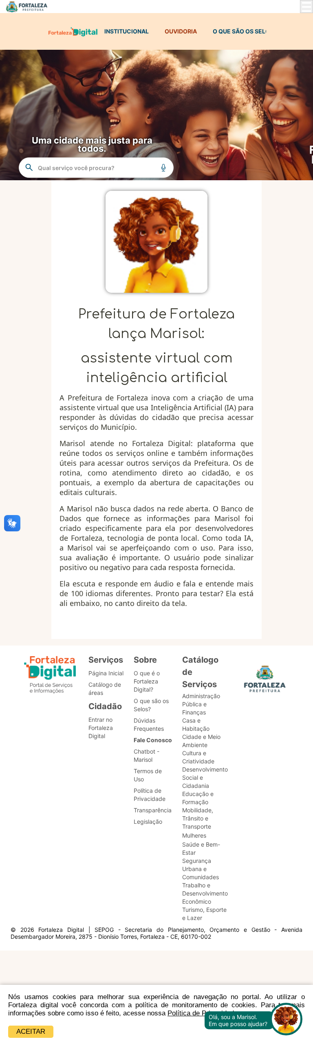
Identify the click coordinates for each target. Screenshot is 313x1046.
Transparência (153, 810)
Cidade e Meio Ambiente (201, 740)
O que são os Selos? (151, 704)
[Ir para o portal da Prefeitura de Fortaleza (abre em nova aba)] (264, 681)
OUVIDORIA (181, 31)
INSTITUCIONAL (126, 31)
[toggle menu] (306, 6)
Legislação (148, 821)
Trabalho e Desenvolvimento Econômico (205, 893)
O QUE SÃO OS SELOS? (245, 31)
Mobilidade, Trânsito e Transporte (197, 818)
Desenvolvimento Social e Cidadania (205, 777)
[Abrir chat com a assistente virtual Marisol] (286, 1020)
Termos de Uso (148, 775)
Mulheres (194, 835)
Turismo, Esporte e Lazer (204, 913)
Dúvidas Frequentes (149, 724)
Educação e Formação (198, 797)
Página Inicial (105, 673)
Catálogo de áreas (104, 688)
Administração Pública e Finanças (201, 704)
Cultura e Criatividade (198, 757)
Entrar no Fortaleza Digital (100, 727)
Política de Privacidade (149, 794)
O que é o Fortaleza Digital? (147, 681)
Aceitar (30, 1031)
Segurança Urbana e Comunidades (200, 868)
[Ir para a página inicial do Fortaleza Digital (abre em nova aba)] (50, 676)
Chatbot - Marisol (146, 755)
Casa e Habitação (195, 724)
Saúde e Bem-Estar (201, 848)
